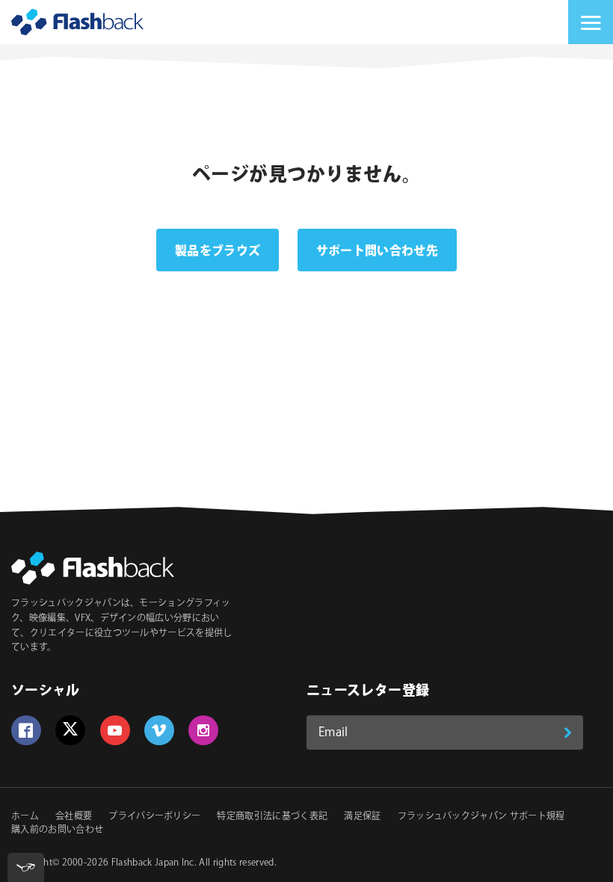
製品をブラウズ (217, 251)
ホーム (25, 816)
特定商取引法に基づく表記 (272, 816)
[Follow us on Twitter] (70, 730)
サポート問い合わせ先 (377, 251)
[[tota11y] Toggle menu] (25, 867)
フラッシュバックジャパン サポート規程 (481, 816)
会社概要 (73, 816)
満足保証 (362, 816)
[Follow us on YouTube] (115, 730)
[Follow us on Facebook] (26, 730)
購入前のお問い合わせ (57, 830)
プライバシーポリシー (154, 816)
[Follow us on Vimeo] (159, 730)
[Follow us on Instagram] (203, 730)
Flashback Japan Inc (152, 863)
